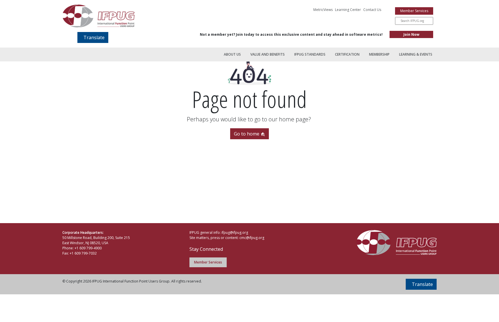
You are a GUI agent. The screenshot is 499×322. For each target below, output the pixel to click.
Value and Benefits (267, 54)
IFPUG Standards (309, 54)
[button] (92, 37)
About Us (232, 54)
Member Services (414, 10)
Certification (347, 54)
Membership (379, 54)
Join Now (411, 34)
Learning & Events (415, 54)
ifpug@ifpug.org (234, 232)
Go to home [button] (247, 134)
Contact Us (372, 9)
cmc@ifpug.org (251, 237)
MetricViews (323, 9)
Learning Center (348, 9)
